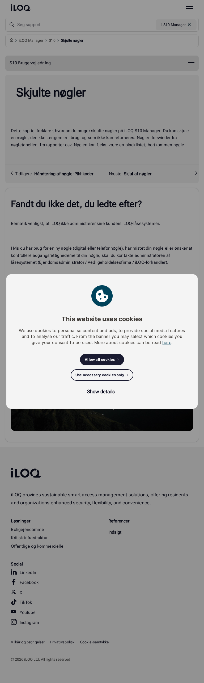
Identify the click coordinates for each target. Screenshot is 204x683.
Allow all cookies (100, 359)
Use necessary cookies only (99, 375)
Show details (101, 391)
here (166, 342)
